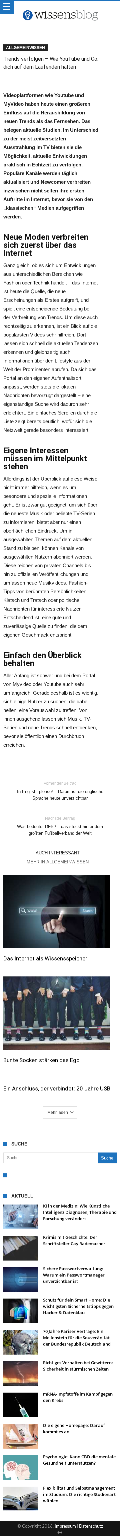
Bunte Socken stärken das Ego (41, 1060)
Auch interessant (58, 852)
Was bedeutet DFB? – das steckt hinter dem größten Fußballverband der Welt (60, 826)
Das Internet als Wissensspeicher (45, 958)
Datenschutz (91, 1526)
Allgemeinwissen (25, 47)
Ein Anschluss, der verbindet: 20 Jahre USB (56, 1088)
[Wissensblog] (60, 8)
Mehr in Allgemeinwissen (58, 861)
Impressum (65, 1526)
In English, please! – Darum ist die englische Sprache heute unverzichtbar (60, 791)
